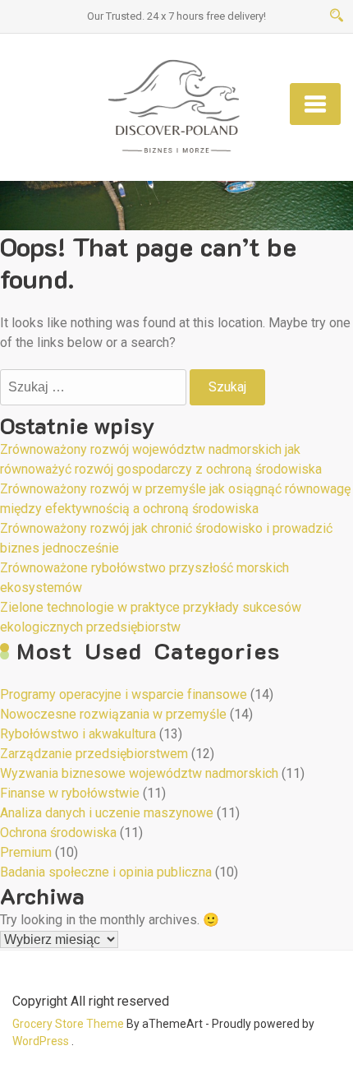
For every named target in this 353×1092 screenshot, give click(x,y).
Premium (26, 852)
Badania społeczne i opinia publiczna (106, 872)
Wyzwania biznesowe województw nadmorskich (139, 773)
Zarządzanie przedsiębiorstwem (94, 753)
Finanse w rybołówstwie (70, 793)
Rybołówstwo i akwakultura (78, 734)
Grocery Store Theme (68, 1023)
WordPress (40, 1041)
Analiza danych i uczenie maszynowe (106, 813)
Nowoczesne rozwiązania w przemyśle (113, 714)
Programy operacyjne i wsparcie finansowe (123, 694)
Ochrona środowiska (58, 832)
